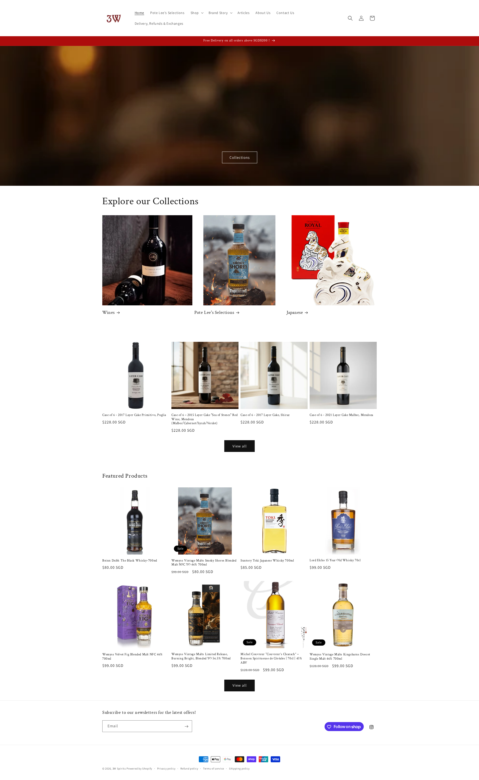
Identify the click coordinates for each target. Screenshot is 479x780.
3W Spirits (119, 768)
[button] (197, 12)
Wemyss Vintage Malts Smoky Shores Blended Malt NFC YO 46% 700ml (204, 563)
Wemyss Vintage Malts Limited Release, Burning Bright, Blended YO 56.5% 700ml (201, 656)
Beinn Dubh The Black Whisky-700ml (129, 561)
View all (240, 446)
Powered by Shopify (139, 768)
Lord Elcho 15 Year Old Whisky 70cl (335, 561)
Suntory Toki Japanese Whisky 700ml (267, 561)
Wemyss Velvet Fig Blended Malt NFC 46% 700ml (132, 657)
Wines (108, 312)
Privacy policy (166, 768)
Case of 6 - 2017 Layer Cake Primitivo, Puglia (134, 415)
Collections (240, 157)
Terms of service (213, 768)
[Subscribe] (186, 726)
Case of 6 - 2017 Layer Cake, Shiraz (265, 415)
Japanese (295, 312)
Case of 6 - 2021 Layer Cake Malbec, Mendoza (341, 415)
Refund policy (189, 768)
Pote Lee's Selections (214, 312)
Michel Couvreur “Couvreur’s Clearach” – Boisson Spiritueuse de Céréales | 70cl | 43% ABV (271, 658)
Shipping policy (239, 768)
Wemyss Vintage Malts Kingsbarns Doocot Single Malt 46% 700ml (340, 657)
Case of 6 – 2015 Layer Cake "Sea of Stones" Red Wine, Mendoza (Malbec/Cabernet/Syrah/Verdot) (204, 419)
